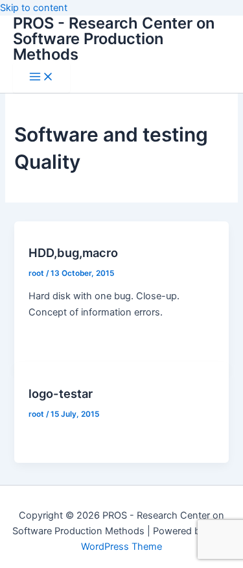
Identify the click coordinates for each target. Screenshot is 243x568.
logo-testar (61, 393)
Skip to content (33, 8)
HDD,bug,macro (73, 252)
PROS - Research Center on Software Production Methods (113, 39)
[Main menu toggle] (41, 77)
